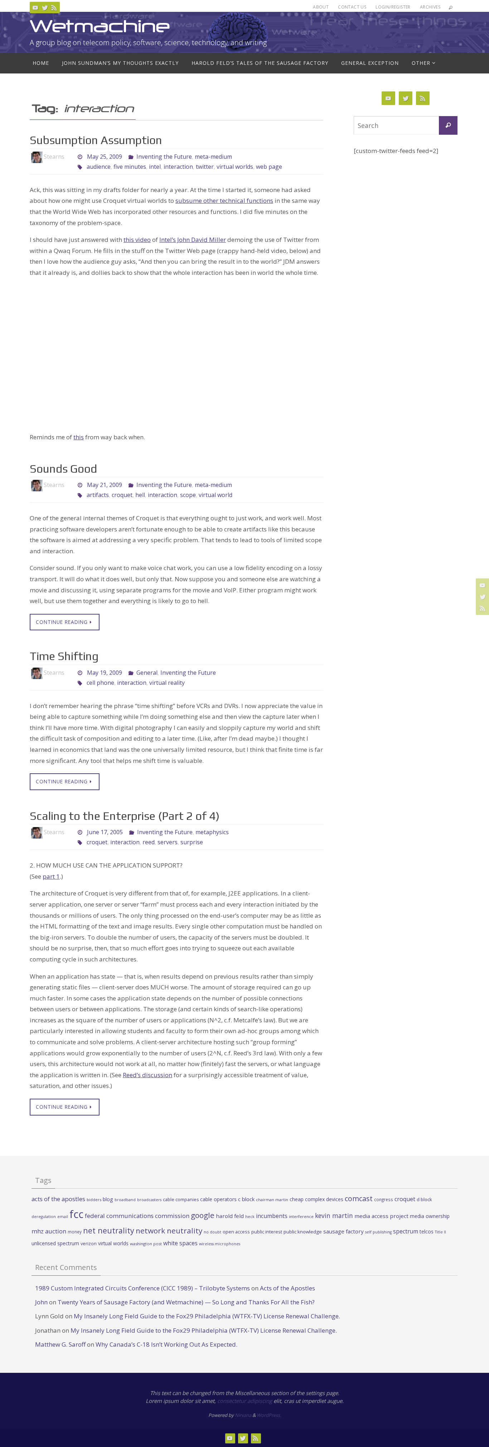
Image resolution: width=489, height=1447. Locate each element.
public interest (266, 1231)
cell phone (100, 683)
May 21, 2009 (104, 485)
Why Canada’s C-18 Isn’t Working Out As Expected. (166, 1344)
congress (383, 1199)
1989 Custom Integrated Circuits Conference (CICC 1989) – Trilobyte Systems (142, 1288)
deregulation (44, 1216)
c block (246, 1199)
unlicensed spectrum (55, 1243)
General (147, 673)
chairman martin (272, 1199)
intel (155, 167)
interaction (178, 167)
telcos (427, 1231)
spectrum (405, 1231)
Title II (440, 1232)
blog (108, 1199)
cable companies (181, 1200)
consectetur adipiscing (244, 1400)
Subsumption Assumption (96, 140)
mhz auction (49, 1231)
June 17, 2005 (105, 832)
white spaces (180, 1243)
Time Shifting (64, 656)
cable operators (218, 1199)
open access (236, 1231)
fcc (76, 1214)
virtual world (215, 495)
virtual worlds (235, 167)
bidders (94, 1199)
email (62, 1216)
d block (424, 1199)
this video (137, 239)
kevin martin (334, 1215)
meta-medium (213, 157)
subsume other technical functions (224, 200)
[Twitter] (44, 7)
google (202, 1215)
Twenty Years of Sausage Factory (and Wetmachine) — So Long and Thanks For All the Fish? (186, 1302)
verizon (89, 1244)
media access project (381, 1215)
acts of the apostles (58, 1199)
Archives (430, 7)
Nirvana (243, 1415)
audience (99, 167)
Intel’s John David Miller (192, 239)
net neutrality (108, 1230)
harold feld (230, 1215)
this (78, 437)
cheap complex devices (316, 1199)
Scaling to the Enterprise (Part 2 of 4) (124, 815)
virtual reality (167, 683)
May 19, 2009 (104, 673)
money (75, 1232)
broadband (125, 1199)
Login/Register (393, 7)
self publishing (378, 1232)
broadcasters (149, 1199)
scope (188, 495)
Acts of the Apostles (287, 1288)
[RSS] (54, 7)
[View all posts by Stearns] (70, 157)
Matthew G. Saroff (60, 1344)
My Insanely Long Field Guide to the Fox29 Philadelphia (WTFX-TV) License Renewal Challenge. (207, 1316)
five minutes (129, 167)
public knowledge (303, 1231)
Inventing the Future (164, 157)
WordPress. (269, 1415)
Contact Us (352, 7)
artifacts (98, 495)
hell (140, 495)
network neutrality (169, 1231)
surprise (191, 842)
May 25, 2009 (104, 157)
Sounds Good (63, 468)
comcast (359, 1198)
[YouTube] (35, 7)
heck (250, 1216)
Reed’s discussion (147, 1075)
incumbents (271, 1216)
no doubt (212, 1232)
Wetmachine (100, 26)
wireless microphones (219, 1243)
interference (301, 1216)
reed (148, 842)
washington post (146, 1243)
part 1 (51, 876)
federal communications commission (137, 1216)
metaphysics (212, 832)
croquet (122, 495)
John (41, 1302)
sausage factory (343, 1231)
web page (269, 167)
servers (168, 842)
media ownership (430, 1216)
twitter (205, 167)
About (321, 7)
